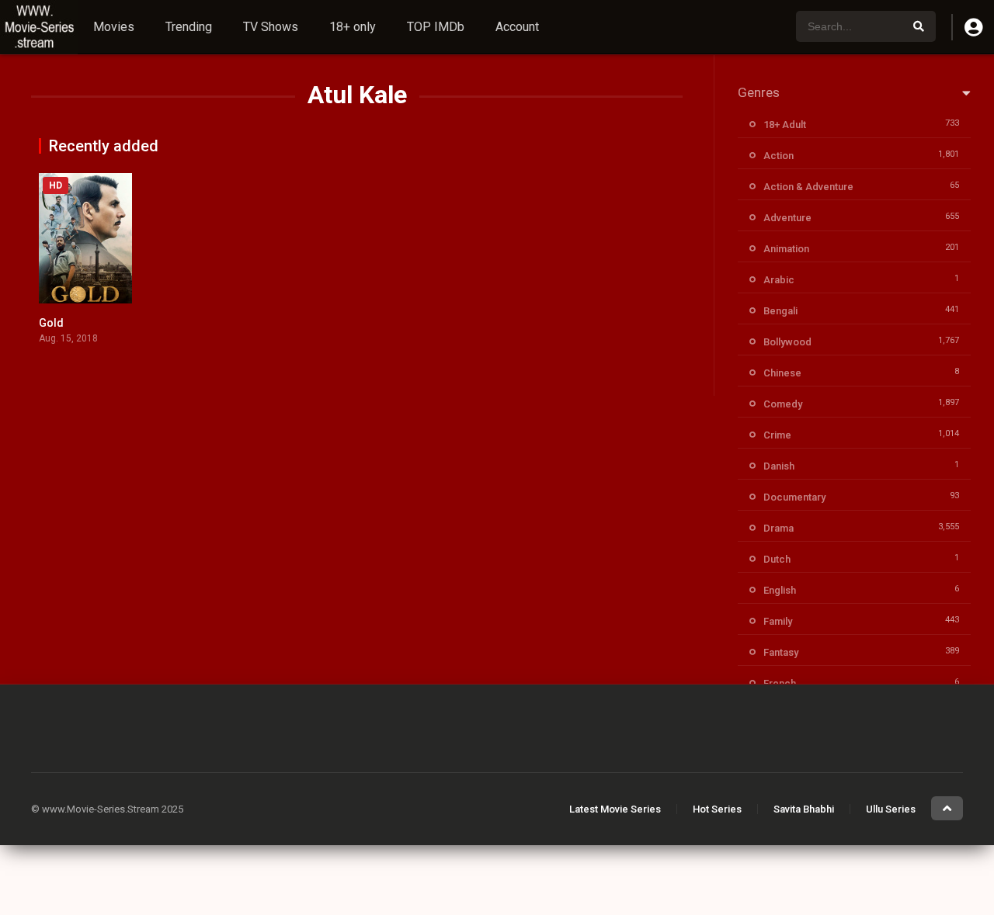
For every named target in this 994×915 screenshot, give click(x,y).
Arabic (778, 280)
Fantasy (780, 652)
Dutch (777, 559)
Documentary (794, 497)
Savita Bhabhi (803, 809)
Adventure (787, 218)
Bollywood (787, 342)
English (779, 590)
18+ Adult (784, 124)
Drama (778, 528)
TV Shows (270, 26)
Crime (777, 435)
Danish (778, 466)
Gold (51, 323)
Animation (786, 249)
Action (778, 155)
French (779, 683)
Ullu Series (891, 809)
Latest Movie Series (615, 809)
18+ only (352, 26)
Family (777, 621)
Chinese (782, 373)
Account (517, 26)
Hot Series (717, 809)
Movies (113, 26)
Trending (188, 26)
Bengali (780, 311)
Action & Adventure (808, 186)
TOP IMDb (435, 26)
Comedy (782, 404)
